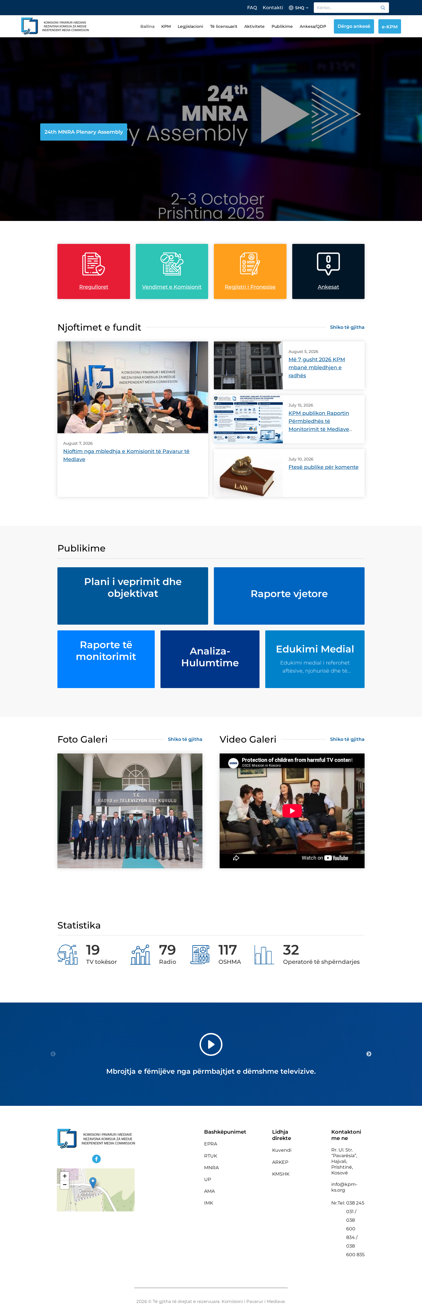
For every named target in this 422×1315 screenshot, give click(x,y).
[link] (383, 8)
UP (207, 1179)
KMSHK (280, 1174)
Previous (53, 1054)
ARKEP (280, 1162)
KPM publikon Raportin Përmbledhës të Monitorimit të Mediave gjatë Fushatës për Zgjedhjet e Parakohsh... (320, 429)
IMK (208, 1203)
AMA (209, 1191)
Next (369, 1054)
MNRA (211, 1167)
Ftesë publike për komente (324, 467)
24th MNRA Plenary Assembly (83, 132)
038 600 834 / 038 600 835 (355, 1237)
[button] (92, 1183)
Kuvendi (281, 1150)
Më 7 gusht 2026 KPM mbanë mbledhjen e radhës (317, 367)
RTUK (210, 1156)
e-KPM (390, 27)
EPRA (210, 1144)
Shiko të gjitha (347, 327)
